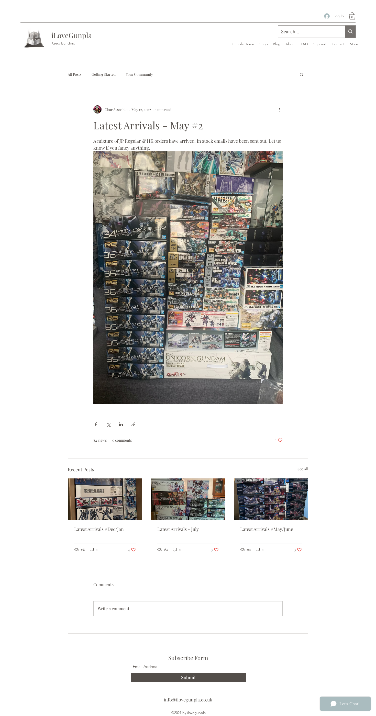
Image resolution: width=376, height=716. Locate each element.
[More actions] (280, 109)
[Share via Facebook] (95, 424)
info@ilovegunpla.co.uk (188, 700)
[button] (352, 16)
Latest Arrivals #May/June (266, 529)
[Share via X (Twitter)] (108, 424)
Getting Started (104, 74)
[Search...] (350, 32)
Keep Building (63, 43)
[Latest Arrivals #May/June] (271, 499)
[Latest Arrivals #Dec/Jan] (105, 499)
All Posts (74, 74)
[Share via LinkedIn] (120, 424)
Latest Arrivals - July (178, 529)
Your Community (139, 74)
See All (302, 468)
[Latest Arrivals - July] (188, 499)
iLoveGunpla (71, 35)
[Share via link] (133, 424)
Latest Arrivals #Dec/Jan (99, 529)
